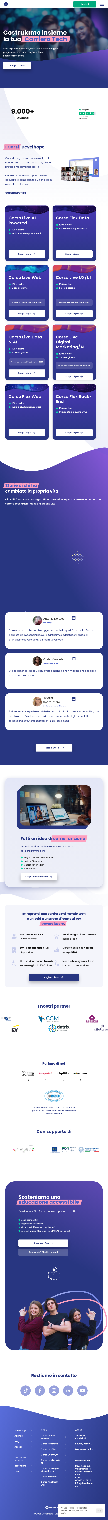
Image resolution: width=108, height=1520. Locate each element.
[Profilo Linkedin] (74, 618)
